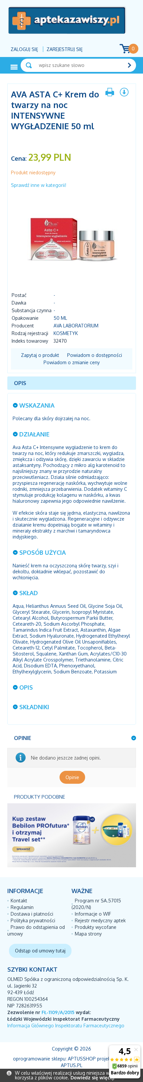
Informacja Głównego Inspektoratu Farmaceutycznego (65, 1025)
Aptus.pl (71, 1065)
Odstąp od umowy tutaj (40, 950)
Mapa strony (88, 934)
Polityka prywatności (33, 920)
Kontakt (19, 900)
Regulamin (22, 907)
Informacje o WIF (93, 914)
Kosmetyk (66, 333)
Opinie (72, 777)
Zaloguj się (24, 49)
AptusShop (82, 1058)
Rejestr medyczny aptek (100, 920)
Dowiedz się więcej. (92, 1077)
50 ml (60, 318)
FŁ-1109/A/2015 (58, 1012)
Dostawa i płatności (32, 914)
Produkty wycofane (95, 927)
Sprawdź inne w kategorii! (38, 185)
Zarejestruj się (65, 49)
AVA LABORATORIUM (76, 325)
